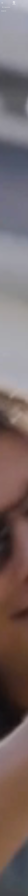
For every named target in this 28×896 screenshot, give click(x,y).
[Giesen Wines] (14, 3)
